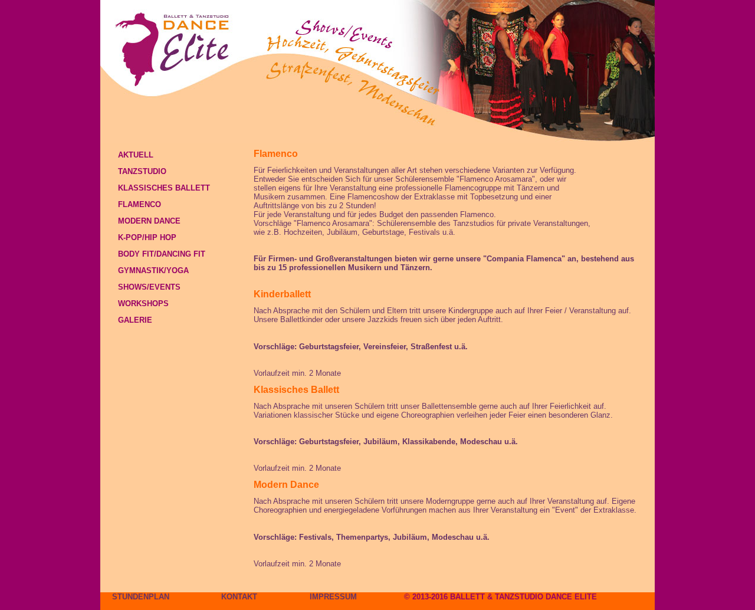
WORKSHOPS (143, 303)
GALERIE (135, 320)
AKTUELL (135, 154)
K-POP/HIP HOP (147, 237)
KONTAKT (239, 596)
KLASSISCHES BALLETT (164, 187)
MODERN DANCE (149, 221)
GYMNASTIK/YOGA (153, 270)
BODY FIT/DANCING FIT (161, 254)
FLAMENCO (139, 204)
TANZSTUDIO (142, 171)
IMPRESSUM (333, 596)
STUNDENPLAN (140, 596)
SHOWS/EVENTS (149, 287)
